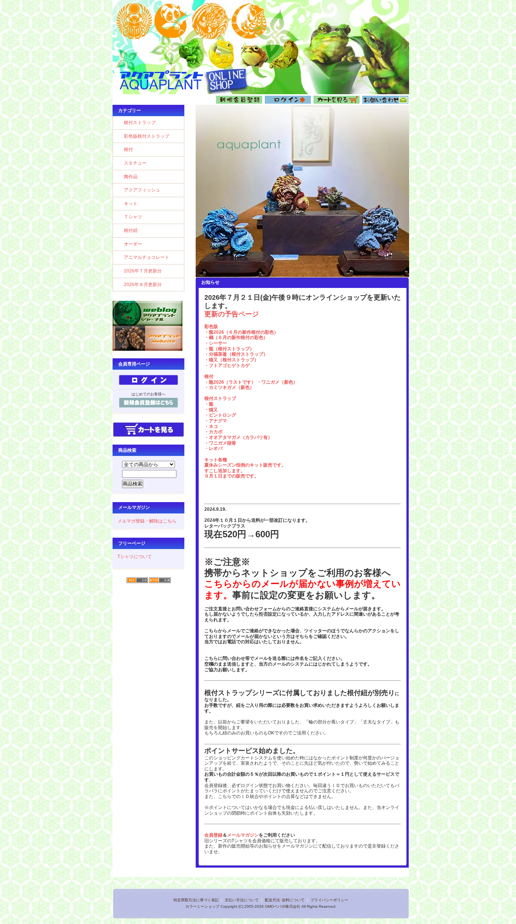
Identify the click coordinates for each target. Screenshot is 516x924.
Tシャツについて (134, 556)
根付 (128, 149)
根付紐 (130, 230)
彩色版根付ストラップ (146, 136)
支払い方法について (242, 900)
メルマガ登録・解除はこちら (146, 521)
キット (130, 203)
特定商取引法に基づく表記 (196, 900)
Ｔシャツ (133, 216)
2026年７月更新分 (143, 271)
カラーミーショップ (202, 906)
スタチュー (135, 163)
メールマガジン (243, 835)
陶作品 (130, 176)
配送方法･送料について (284, 900)
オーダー (133, 244)
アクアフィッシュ (142, 190)
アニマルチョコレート (146, 257)
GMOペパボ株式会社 (282, 906)
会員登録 (213, 835)
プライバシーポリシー (329, 900)
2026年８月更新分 (143, 284)
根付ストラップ (140, 122)
